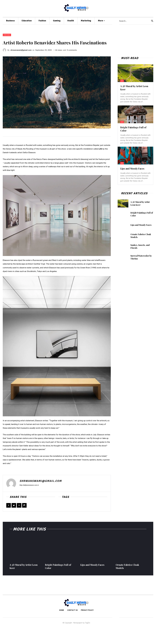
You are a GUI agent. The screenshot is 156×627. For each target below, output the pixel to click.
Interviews (7, 35)
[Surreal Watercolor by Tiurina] (123, 257)
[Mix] (24, 505)
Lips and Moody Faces (132, 168)
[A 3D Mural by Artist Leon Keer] (135, 73)
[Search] (152, 20)
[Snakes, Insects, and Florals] (123, 247)
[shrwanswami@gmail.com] (5, 50)
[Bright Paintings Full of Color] (135, 114)
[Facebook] (8, 505)
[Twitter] (14, 505)
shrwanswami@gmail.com (21, 50)
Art (122, 81)
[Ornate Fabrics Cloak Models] (123, 236)
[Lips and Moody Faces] (135, 155)
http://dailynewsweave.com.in (29, 485)
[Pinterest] (19, 505)
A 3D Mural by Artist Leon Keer (140, 203)
